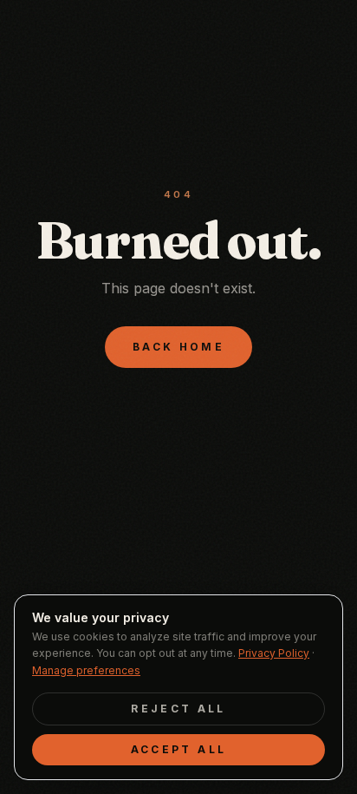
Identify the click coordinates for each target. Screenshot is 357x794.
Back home (178, 346)
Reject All (178, 708)
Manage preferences (86, 670)
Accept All (179, 749)
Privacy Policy (273, 652)
